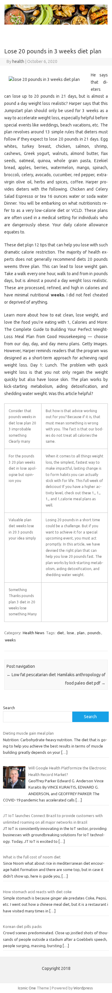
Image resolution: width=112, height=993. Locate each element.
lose (70, 633)
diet (60, 633)
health (18, 61)
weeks (10, 640)
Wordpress (83, 988)
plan (81, 633)
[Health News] (56, 23)
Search (9, 708)
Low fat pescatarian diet (31, 674)
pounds (94, 633)
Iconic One (27, 988)
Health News (34, 633)
